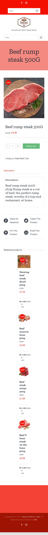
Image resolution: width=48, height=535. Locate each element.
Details (27, 302)
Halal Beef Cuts (22, 158)
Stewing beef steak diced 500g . (24, 278)
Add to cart (31, 146)
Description (9, 170)
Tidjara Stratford (28, 517)
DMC (38, 517)
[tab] (24, 171)
